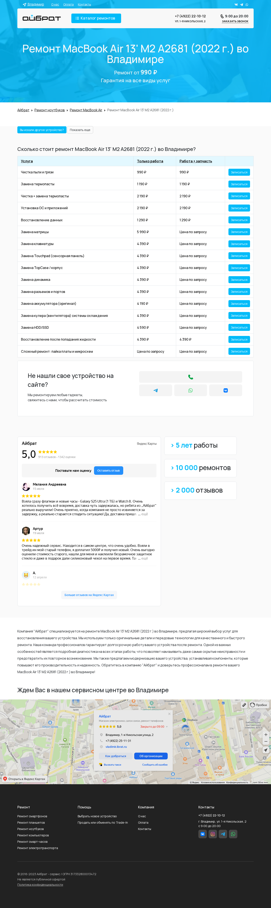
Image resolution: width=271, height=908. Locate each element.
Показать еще (80, 130)
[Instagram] (213, 834)
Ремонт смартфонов (32, 816)
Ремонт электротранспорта (37, 848)
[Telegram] (155, 390)
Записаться (239, 172)
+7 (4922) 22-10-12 (190, 16)
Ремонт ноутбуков (30, 829)
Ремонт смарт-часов (32, 842)
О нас (55, 4)
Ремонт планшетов (31, 822)
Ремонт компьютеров (33, 835)
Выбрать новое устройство (97, 816)
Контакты (84, 4)
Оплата (68, 4)
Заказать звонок (235, 21)
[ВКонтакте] (225, 390)
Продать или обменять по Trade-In (103, 822)
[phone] (190, 377)
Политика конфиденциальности (40, 885)
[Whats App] (190, 390)
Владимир (35, 4)
